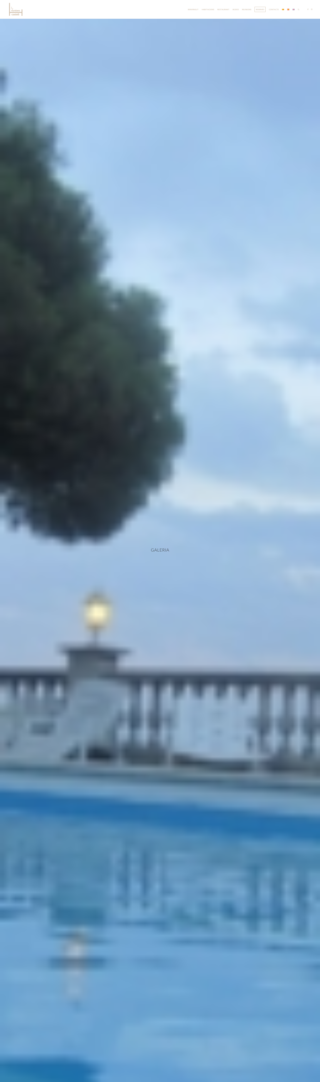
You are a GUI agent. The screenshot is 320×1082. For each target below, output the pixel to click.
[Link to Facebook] (308, 9)
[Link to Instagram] (312, 9)
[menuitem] (193, 9)
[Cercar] (298, 9)
